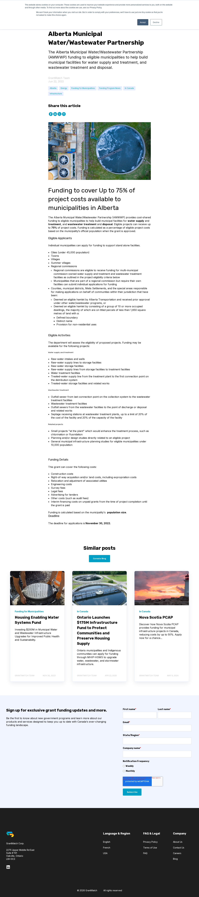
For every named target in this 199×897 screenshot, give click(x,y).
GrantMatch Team (59, 78)
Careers (177, 853)
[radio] (157, 766)
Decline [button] (156, 22)
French (106, 847)
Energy (64, 88)
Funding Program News (109, 88)
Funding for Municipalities (83, 88)
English (106, 842)
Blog (175, 858)
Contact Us (178, 847)
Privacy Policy (150, 842)
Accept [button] (143, 22)
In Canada (129, 88)
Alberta (53, 88)
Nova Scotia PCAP (156, 617)
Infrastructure (56, 93)
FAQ (145, 853)
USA (105, 853)
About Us (177, 842)
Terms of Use (150, 847)
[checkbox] (157, 768)
